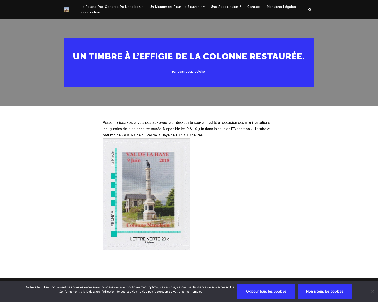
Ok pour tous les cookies (266, 291)
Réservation (90, 12)
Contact (254, 7)
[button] (143, 7)
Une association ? (226, 7)
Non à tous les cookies (324, 291)
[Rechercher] (310, 9)
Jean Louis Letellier (192, 71)
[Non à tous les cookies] (372, 291)
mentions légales (281, 7)
